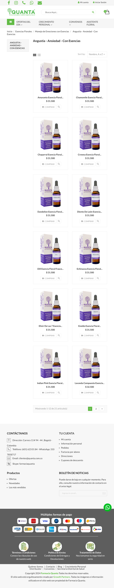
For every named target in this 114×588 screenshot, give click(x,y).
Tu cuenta (66, 433)
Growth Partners (61, 577)
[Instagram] (16, 2)
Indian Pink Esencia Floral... (50, 383)
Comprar (49, 107)
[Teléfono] (24, 2)
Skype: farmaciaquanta (23, 463)
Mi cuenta (66, 439)
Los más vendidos (17, 487)
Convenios (75, 22)
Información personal (71, 444)
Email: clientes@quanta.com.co (27, 458)
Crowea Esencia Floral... (89, 154)
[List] (39, 55)
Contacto (50, 567)
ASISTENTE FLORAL (92, 23)
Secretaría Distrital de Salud (70, 569)
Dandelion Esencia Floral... (51, 211)
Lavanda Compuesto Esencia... (89, 383)
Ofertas (12, 479)
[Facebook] (9, 2)
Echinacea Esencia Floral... (89, 269)
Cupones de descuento (72, 460)
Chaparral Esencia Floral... (50, 154)
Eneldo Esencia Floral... (89, 326)
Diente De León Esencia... (89, 211)
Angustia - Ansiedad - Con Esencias (17, 45)
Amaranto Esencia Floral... (50, 97)
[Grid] (34, 55)
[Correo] (40, 2)
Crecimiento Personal (46, 23)
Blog (60, 567)
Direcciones (67, 456)
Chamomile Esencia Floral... (89, 97)
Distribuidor (36, 569)
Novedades (14, 483)
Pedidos (65, 448)
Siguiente (102, 409)
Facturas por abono (70, 452)
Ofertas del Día (23, 23)
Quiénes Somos (35, 567)
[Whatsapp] (32, 2)
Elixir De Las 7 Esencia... (50, 326)
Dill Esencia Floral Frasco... (50, 269)
